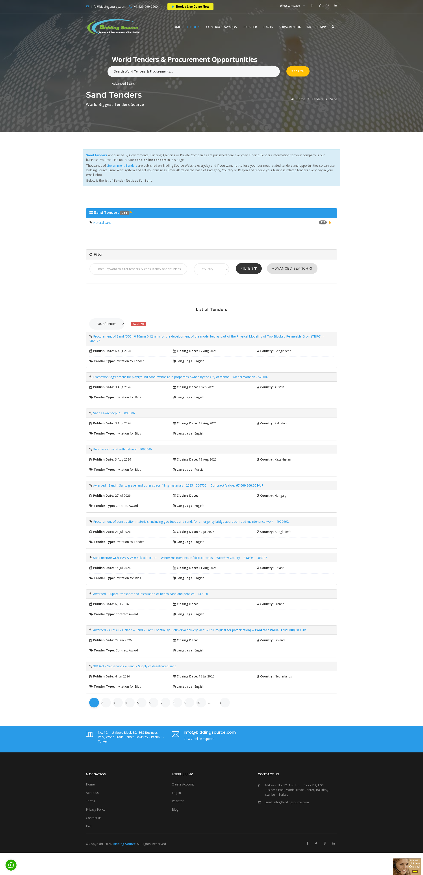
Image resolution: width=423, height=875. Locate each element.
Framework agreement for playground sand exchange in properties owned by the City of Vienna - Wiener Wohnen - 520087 (181, 377)
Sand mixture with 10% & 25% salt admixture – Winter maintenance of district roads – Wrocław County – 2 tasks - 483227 (180, 558)
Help (89, 826)
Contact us (93, 818)
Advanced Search (124, 83)
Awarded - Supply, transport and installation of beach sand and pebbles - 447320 (150, 594)
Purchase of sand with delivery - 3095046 (122, 449)
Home (176, 27)
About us (92, 793)
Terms (90, 801)
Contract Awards (221, 27)
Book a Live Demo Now (192, 6)
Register (250, 27)
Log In (268, 27)
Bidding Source (125, 844)
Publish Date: (103, 351)
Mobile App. (317, 27)
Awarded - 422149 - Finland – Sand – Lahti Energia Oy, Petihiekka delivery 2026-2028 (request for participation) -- (199, 630)
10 (198, 702)
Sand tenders (96, 155)
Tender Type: (104, 361)
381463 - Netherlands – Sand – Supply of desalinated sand (134, 666)
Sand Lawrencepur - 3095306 (114, 413)
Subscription (290, 27)
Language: (184, 361)
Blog (175, 809)
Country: (266, 351)
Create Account (183, 784)
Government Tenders (122, 165)
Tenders (193, 27)
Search (298, 71)
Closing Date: (187, 351)
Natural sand (102, 222)
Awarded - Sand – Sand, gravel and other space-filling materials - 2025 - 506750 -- (178, 485)
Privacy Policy (95, 809)
